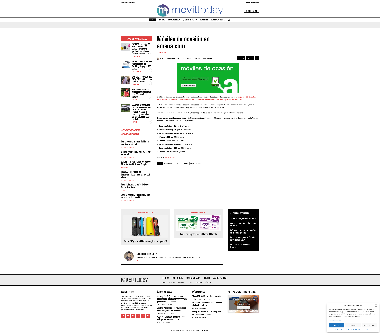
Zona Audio (136, 56)
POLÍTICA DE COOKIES (340, 329)
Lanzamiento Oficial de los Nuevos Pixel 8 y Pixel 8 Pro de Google (136, 163)
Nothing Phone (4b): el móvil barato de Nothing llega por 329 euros (142, 65)
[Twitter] (243, 58)
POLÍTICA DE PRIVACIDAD (355, 329)
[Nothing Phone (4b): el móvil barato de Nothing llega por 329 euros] (125, 64)
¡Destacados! (137, 72)
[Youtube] (148, 316)
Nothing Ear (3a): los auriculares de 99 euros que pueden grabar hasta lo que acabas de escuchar (141, 49)
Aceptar (337, 325)
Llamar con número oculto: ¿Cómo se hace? (136, 153)
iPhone (185, 163)
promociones (195, 163)
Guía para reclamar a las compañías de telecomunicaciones (243, 231)
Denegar (353, 325)
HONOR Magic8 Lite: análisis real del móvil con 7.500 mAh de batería (141, 93)
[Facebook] (239, 58)
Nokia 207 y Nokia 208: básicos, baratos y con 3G (145, 241)
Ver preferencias (369, 325)
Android (178, 163)
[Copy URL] (257, 58)
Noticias (135, 100)
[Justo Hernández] (158, 58)
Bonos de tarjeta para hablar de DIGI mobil (198, 234)
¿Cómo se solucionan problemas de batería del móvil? (135, 196)
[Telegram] (252, 58)
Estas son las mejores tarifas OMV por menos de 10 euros (242, 238)
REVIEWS (124, 190)
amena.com (170, 157)
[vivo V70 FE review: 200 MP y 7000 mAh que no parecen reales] (125, 80)
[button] (376, 306)
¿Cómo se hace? (127, 147)
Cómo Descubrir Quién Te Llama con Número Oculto (135, 143)
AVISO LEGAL (368, 329)
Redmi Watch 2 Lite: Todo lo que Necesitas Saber (135, 186)
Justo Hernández (172, 59)
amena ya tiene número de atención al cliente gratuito (243, 224)
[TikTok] (138, 316)
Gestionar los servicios (335, 320)
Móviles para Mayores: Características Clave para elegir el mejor (136, 174)
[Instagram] (128, 316)
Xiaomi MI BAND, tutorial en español (243, 218)
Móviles (135, 84)
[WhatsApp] (248, 58)
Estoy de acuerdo (243, 308)
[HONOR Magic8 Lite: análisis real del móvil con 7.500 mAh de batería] (125, 92)
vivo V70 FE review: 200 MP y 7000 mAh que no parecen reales (142, 79)
